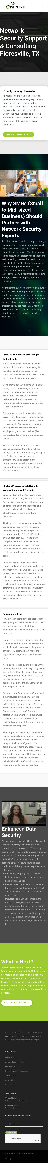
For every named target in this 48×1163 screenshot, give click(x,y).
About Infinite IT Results (15, 1062)
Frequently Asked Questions (16, 1071)
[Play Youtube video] (24, 813)
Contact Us (9, 1080)
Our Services (10, 1066)
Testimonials (10, 1076)
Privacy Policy (11, 1085)
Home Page (10, 1057)
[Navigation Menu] (41, 6)
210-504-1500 (11, 1108)
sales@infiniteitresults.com (16, 1100)
